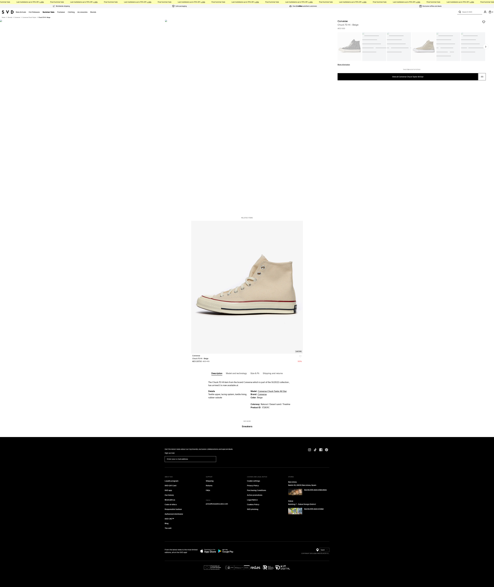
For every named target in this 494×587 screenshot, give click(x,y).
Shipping (210, 481)
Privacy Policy (253, 486)
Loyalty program (171, 481)
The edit (168, 528)
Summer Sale (48, 12)
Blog (167, 523)
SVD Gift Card (170, 486)
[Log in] (485, 12)
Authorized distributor (174, 514)
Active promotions (254, 495)
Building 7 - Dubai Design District (302, 504)
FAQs (208, 490)
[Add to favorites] (484, 22)
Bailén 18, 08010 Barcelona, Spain (302, 485)
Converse (17, 17)
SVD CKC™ (169, 519)
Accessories (82, 12)
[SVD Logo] (8, 12)
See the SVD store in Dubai (314, 509)
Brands (93, 12)
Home (3, 17)
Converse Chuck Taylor (29, 17)
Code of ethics (171, 504)
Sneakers (247, 426)
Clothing (71, 12)
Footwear (61, 12)
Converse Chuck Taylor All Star (272, 391)
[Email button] (482, 76)
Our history (169, 495)
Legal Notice (252, 500)
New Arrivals (21, 12)
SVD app (168, 490)
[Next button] (485, 46)
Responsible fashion (173, 509)
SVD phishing (252, 509)
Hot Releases (34, 12)
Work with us (170, 500)
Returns (209, 486)
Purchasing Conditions (256, 490)
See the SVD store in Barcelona (315, 490)
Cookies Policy (253, 504)
